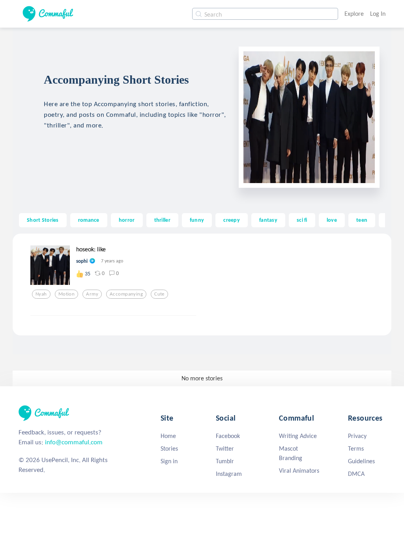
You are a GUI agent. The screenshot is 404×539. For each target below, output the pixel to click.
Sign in (169, 461)
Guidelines (361, 461)
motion (66, 294)
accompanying (126, 294)
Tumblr (225, 461)
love (332, 219)
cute (159, 294)
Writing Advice (298, 436)
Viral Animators (299, 470)
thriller (162, 219)
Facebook (228, 436)
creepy (231, 219)
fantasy (268, 219)
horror (127, 219)
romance (88, 219)
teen (361, 219)
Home (168, 436)
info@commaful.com (74, 442)
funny (197, 219)
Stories (169, 448)
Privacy (357, 436)
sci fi (302, 219)
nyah (41, 294)
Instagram (229, 473)
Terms (356, 448)
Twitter (225, 448)
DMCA (356, 473)
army (92, 294)
